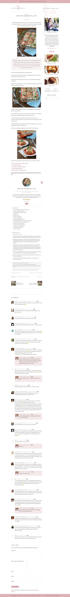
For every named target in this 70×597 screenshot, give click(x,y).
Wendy (16, 399)
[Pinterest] (52, 51)
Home (44, 8)
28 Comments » (39, 276)
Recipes (48, 8)
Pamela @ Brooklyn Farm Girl (20, 323)
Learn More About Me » (51, 48)
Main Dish (18, 276)
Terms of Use (33, 595)
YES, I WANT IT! (48, 1)
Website (12, 581)
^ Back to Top (13, 595)
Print (27, 203)
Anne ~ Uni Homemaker (19, 329)
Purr (58, 595)
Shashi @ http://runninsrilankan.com (21, 526)
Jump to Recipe (26, 19)
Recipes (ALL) (28, 276)
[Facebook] (50, 51)
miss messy (17, 385)
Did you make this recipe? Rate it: (17, 561)
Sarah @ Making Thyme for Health (21, 489)
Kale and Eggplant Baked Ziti (17, 168)
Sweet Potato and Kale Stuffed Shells (19, 166)
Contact (24, 595)
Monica (16, 535)
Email (12, 576)
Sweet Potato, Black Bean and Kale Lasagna (20, 163)
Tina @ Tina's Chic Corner (19, 348)
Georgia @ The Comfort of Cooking (21, 391)
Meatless (22, 276)
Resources (53, 8)
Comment (13, 550)
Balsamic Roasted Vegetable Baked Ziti (19, 170)
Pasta (25, 276)
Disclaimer (38, 595)
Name (12, 571)
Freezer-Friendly (14, 276)
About (57, 8)
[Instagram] (53, 51)
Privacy (28, 595)
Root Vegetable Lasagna (16, 165)
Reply (37, 301)
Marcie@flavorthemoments (20, 462)
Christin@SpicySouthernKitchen (20, 516)
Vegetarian (13, 277)
